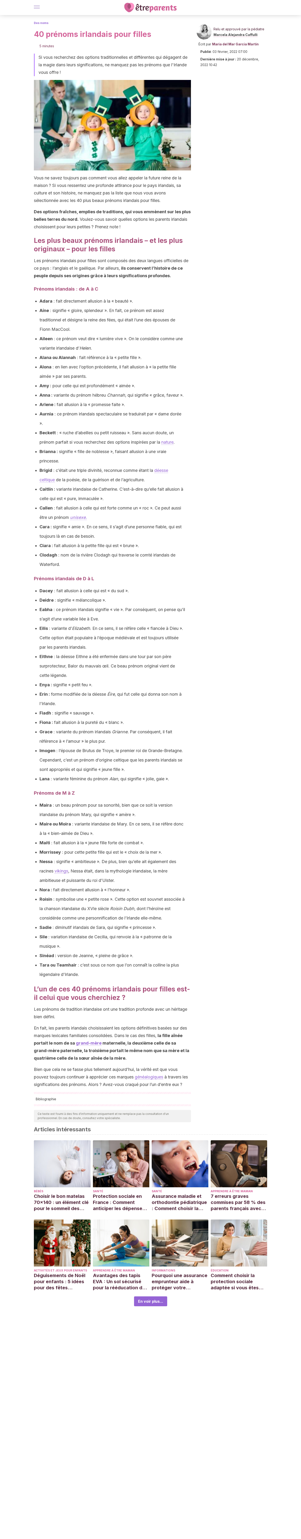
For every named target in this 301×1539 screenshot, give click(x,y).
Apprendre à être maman (232, 1191)
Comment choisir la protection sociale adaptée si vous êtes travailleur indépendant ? (237, 1282)
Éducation (220, 1270)
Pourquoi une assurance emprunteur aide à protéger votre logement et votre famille (179, 1282)
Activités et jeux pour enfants (60, 1270)
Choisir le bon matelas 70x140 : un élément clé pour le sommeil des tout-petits (61, 1202)
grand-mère (89, 1043)
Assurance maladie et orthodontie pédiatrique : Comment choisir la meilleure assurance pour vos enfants (179, 1202)
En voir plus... (150, 1301)
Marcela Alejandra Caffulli (235, 35)
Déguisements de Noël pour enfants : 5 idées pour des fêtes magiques (59, 1282)
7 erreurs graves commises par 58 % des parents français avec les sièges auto (238, 1202)
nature (167, 442)
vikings (61, 870)
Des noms (41, 23)
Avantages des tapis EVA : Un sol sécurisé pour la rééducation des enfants (120, 1282)
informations (163, 1270)
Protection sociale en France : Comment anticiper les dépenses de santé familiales (119, 1202)
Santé (98, 1191)
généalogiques (149, 1076)
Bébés (38, 1191)
